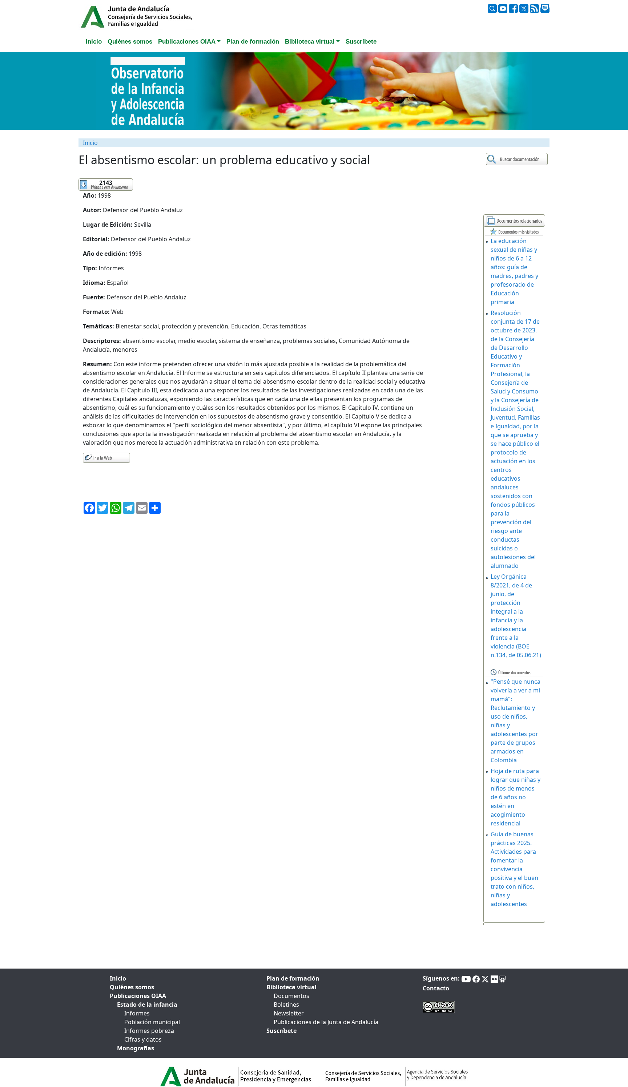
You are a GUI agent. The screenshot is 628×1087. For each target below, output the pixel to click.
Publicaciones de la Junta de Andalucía (326, 1022)
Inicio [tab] (94, 41)
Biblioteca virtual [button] (309, 41)
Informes (137, 1013)
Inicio (90, 143)
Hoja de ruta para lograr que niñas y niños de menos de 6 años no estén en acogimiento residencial (515, 797)
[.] (518, 159)
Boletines (286, 1005)
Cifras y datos (143, 1039)
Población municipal (152, 1022)
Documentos (291, 996)
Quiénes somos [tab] (130, 41)
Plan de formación (292, 978)
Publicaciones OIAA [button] (187, 41)
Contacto (436, 988)
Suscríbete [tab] (361, 41)
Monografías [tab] (135, 1048)
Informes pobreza (149, 1031)
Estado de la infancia (147, 1005)
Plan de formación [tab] (252, 41)
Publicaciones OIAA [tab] (138, 996)
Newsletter (289, 1013)
